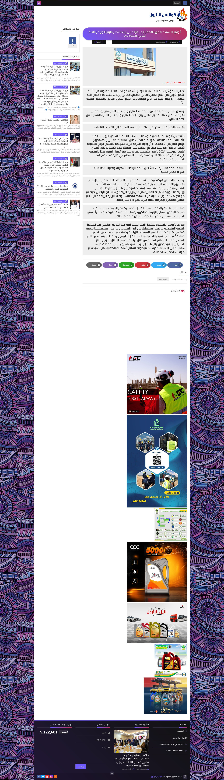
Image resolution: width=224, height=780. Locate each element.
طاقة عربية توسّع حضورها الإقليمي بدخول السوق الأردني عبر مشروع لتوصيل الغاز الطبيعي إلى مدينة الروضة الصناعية (131, 760)
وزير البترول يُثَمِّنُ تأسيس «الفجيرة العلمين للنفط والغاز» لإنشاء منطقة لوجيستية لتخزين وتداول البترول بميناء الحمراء (53, 166)
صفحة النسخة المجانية (174, 750)
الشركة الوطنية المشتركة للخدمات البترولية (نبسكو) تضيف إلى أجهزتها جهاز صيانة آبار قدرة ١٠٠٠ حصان (53, 142)
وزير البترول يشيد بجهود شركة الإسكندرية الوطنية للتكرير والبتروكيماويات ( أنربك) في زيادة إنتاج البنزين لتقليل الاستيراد (54, 71)
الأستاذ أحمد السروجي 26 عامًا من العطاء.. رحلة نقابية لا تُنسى (53, 206)
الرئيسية (177, 2)
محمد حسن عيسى (141, 769)
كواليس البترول (156, 776)
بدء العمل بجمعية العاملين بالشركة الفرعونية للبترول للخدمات (52, 187)
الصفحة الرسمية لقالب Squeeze (171, 744)
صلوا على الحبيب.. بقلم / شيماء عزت (54, 121)
